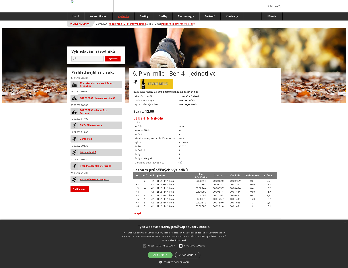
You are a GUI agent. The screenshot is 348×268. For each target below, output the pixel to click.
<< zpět (138, 213)
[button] (174, 262)
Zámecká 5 (86, 138)
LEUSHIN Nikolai (149, 118)
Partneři (210, 16)
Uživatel (272, 16)
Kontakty (232, 16)
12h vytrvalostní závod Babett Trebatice (97, 85)
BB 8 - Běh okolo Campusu (94, 179)
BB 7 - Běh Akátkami (91, 125)
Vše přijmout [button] (160, 255)
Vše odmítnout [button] (187, 255)
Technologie (186, 16)
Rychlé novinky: (80, 23)
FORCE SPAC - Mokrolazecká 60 (97, 98)
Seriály (144, 16)
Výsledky (123, 16)
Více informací (178, 240)
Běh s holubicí (88, 152)
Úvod (75, 16)
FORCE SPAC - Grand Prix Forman (93, 112)
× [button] (344, 222)
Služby (163, 16)
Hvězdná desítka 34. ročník (95, 165)
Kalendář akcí (98, 16)
